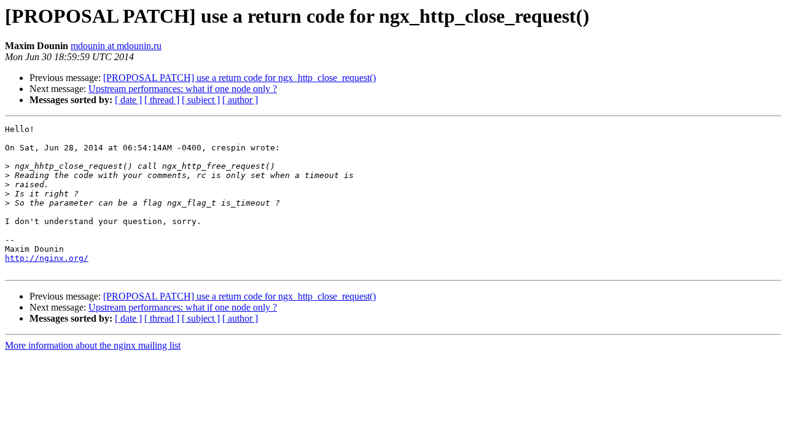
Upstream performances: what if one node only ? (182, 88)
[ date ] (128, 100)
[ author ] (240, 100)
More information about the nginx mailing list (93, 345)
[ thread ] (161, 100)
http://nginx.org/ (46, 258)
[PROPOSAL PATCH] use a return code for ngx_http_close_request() (239, 77)
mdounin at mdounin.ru (116, 46)
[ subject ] (201, 100)
